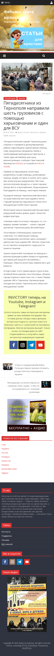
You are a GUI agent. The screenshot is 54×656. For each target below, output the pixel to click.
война (20, 132)
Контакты (6, 531)
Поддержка (7, 536)
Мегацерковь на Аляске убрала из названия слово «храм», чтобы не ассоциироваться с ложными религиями (23, 387)
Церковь (22, 98)
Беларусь (6, 456)
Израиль (5, 465)
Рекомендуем (10, 98)
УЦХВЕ (6, 136)
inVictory (19, 163)
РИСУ (39, 163)
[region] (27, 28)
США (4, 444)
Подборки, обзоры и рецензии (21, 22)
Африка (5, 473)
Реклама (5, 540)
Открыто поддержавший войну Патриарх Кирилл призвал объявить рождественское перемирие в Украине (32, 370)
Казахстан (6, 461)
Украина (42, 132)
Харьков (12, 136)
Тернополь (34, 132)
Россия (26, 132)
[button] (7, 2)
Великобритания (9, 469)
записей (7, 544)
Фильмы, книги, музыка (19, 15)
